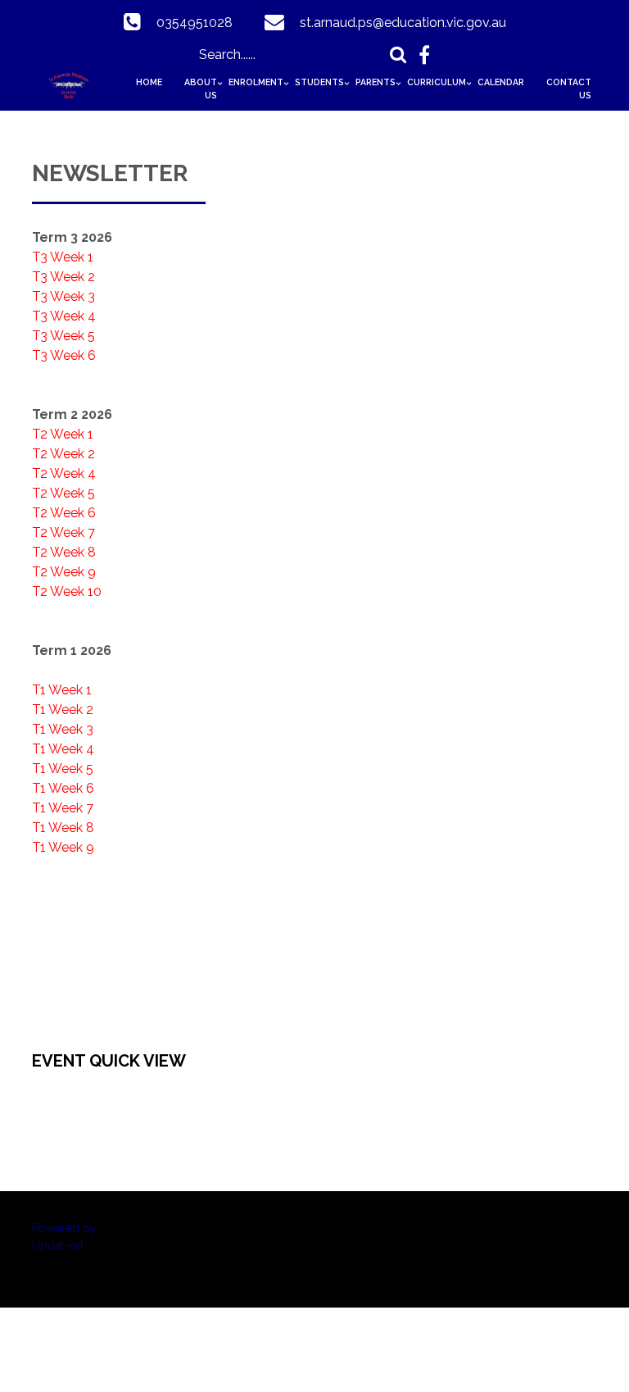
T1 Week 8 (63, 827)
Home (149, 82)
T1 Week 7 (62, 808)
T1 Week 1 (62, 690)
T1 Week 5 (62, 768)
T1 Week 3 (62, 729)
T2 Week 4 (64, 473)
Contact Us (568, 88)
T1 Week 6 (63, 788)
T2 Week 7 (63, 532)
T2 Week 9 (64, 572)
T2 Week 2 (63, 454)
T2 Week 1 (62, 434)
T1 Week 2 (62, 709)
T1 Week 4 (63, 749)
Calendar (500, 82)
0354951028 (194, 22)
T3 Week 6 (64, 355)
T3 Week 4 (64, 316)
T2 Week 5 (63, 493)
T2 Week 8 (64, 552)
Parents (375, 82)
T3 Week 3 (63, 296)
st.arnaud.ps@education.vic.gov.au (403, 22)
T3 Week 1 (62, 257)
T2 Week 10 (67, 591)
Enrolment (256, 82)
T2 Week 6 (64, 513)
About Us (200, 88)
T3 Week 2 (63, 276)
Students (319, 82)
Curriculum (436, 82)
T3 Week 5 (63, 335)
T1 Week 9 (63, 847)
